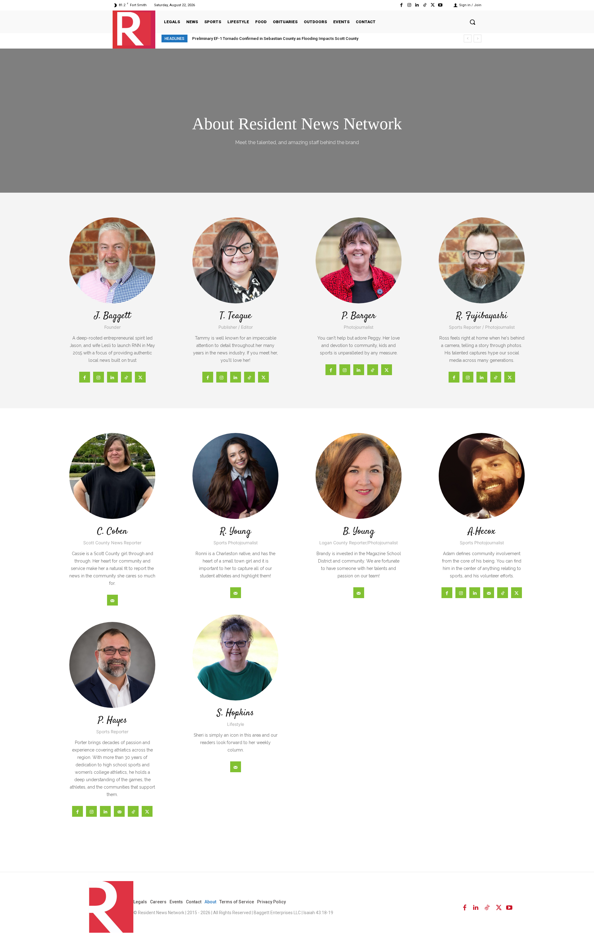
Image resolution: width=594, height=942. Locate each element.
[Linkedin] (417, 5)
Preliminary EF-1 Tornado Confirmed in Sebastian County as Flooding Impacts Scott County (275, 38)
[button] (472, 22)
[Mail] (112, 600)
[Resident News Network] (134, 28)
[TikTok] (424, 5)
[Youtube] (440, 5)
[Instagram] (409, 5)
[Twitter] (433, 5)
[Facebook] (401, 5)
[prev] (467, 38)
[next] (477, 38)
